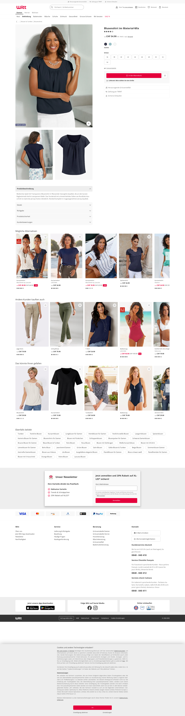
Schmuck (63, 16)
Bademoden (37, 16)
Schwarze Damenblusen (141, 438)
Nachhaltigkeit (20, 539)
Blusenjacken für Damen (117, 438)
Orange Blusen (46, 457)
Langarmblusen (140, 434)
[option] (105, 44)
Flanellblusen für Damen (113, 452)
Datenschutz (85, 618)
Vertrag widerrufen (66, 618)
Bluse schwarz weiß (135, 452)
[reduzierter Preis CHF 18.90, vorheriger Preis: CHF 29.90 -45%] (101, 256)
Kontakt (135, 527)
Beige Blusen (136, 447)
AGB (77, 618)
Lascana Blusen (80, 457)
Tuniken (21, 434)
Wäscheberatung (99, 539)
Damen (19, 13)
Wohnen (35, 13)
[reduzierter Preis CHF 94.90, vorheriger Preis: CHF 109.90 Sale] (135, 324)
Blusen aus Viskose (49, 452)
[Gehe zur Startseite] (21, 7)
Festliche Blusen (36, 434)
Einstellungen (107, 712)
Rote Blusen (70, 443)
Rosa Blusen (85, 443)
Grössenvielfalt (98, 542)
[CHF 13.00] (66, 388)
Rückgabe (20, 211)
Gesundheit (73, 16)
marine (106, 47)
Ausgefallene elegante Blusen (86, 452)
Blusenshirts (38, 21)
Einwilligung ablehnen (80, 712)
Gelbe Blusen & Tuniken (117, 447)
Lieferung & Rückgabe (62, 531)
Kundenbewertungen (24, 222)
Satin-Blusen (97, 447)
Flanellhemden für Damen (157, 452)
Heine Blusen (63, 457)
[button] (16, 21)
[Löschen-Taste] (82, 7)
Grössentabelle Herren (101, 534)
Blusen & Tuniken (26, 21)
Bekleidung (26, 16)
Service (57, 527)
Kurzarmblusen (53, 434)
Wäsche (47, 16)
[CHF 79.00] (135, 388)
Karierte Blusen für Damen (27, 438)
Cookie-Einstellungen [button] (118, 618)
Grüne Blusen (82, 447)
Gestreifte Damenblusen (27, 452)
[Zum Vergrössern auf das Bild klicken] (88, 123)
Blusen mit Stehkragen (105, 443)
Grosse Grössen (86, 16)
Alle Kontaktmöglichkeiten (145, 539)
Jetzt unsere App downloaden (40, 603)
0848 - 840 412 (139, 572)
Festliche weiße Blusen (120, 434)
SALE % (107, 16)
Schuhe (55, 16)
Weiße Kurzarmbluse (127, 443)
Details (19, 205)
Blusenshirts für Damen (52, 438)
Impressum (95, 618)
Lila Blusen (66, 452)
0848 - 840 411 (139, 590)
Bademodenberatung (100, 545)
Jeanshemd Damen (63, 447)
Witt (17, 527)
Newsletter (19, 537)
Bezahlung (58, 534)
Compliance (105, 618)
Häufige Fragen (59, 537)
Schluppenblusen (95, 438)
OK (92, 707)
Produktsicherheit (23, 216)
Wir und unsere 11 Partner (65, 651)
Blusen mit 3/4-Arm (148, 443)
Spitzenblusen (158, 434)
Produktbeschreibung (25, 189)
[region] (92, 680)
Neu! (18, 16)
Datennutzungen (119, 651)
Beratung (97, 527)
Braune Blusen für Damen (27, 443)
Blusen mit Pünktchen (75, 438)
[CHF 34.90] (66, 256)
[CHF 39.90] (32, 388)
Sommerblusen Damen (156, 447)
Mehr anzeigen (101, 495)
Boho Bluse (46, 447)
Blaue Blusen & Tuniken (51, 443)
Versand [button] (130, 36)
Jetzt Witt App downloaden (25, 534)
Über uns (18, 531)
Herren (27, 13)
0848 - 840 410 (139, 555)
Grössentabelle (111, 68)
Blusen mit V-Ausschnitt (26, 457)
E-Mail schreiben (141, 533)
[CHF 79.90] (32, 324)
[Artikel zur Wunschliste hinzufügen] (165, 75)
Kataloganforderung (61, 539)
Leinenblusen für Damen (27, 447)
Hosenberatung (98, 537)
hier (123, 661)
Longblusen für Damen (74, 434)
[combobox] (71, 7)
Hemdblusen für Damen (97, 434)
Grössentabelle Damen (101, 531)
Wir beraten (98, 16)
